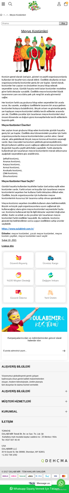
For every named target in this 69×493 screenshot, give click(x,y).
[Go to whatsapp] (61, 483)
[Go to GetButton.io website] (61, 490)
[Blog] (7, 15)
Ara (63, 23)
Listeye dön (8, 246)
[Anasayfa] (4, 15)
